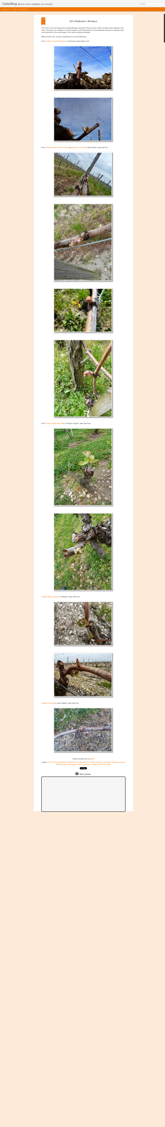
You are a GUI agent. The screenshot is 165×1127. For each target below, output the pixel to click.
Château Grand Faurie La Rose (57, 147)
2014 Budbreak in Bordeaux (83, 21)
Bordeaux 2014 (84, 762)
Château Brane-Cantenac (50, 597)
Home (15, 9)
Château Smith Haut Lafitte (55, 423)
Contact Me (23, 9)
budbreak (107, 762)
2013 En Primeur (53, 762)
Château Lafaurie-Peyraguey (56, 41)
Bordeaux (63, 762)
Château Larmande (78, 147)
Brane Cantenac (97, 762)
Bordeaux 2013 (73, 762)
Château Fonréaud (48, 703)
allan (92, 759)
